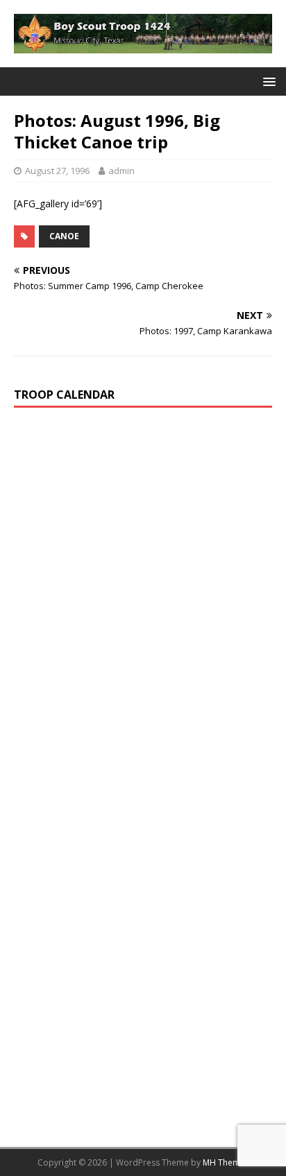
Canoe (64, 236)
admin (121, 170)
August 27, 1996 (57, 170)
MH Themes (226, 1162)
